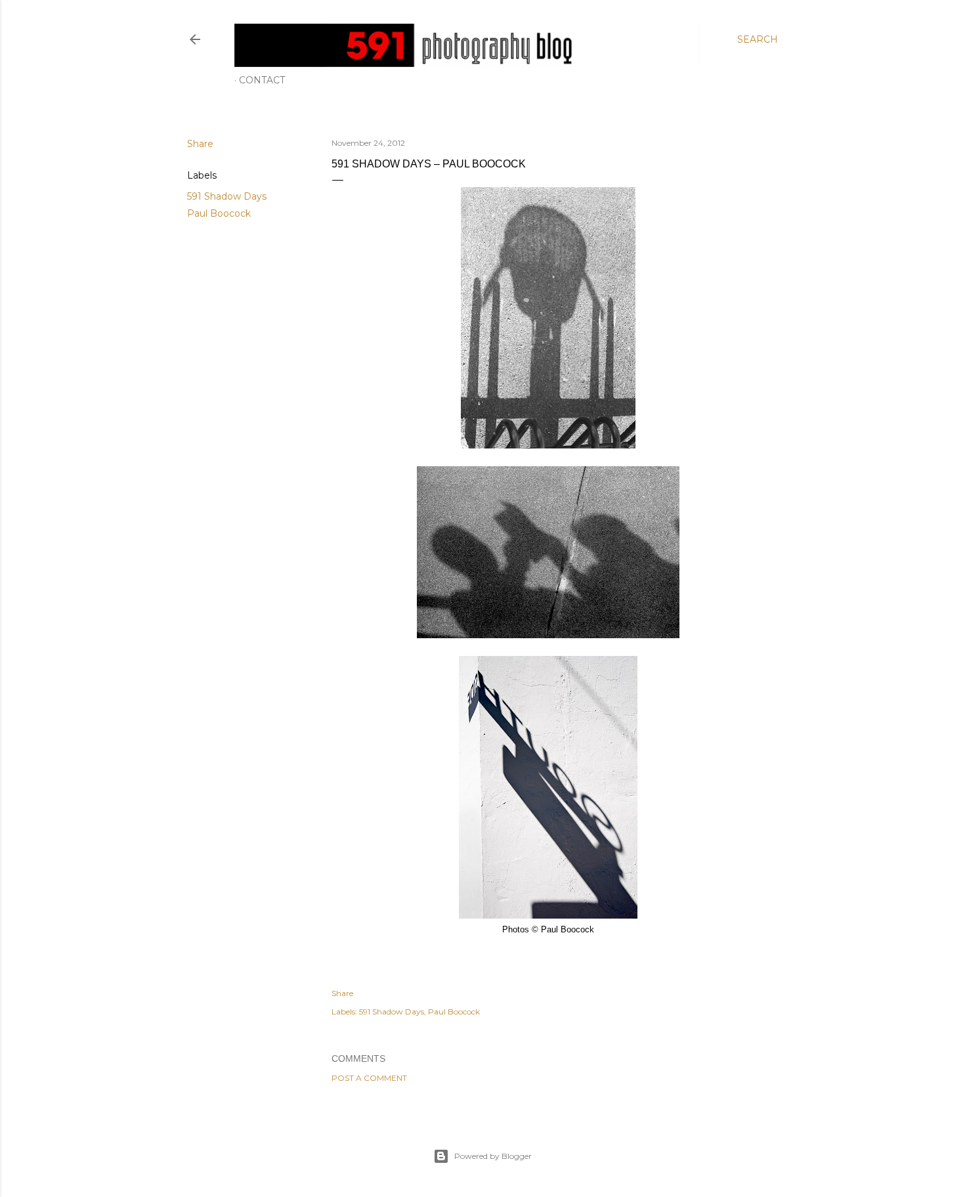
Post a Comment (369, 1078)
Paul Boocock (219, 213)
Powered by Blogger (493, 1156)
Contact (262, 80)
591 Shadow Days (227, 196)
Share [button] (200, 144)
